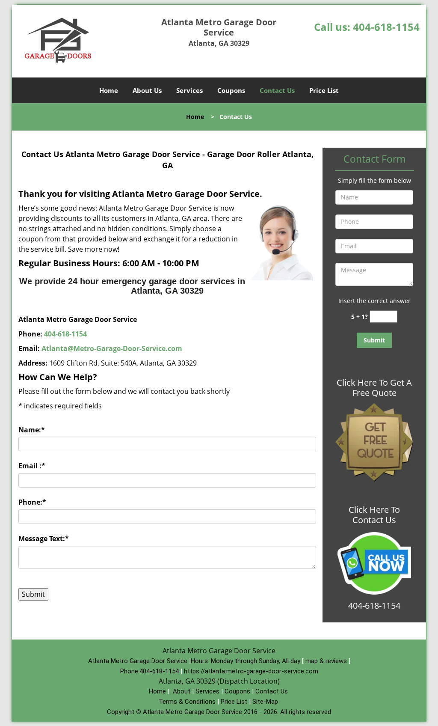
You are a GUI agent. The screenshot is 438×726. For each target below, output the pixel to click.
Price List (324, 90)
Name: (31, 429)
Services (189, 90)
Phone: (32, 502)
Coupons (231, 90)
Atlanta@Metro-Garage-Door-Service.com (111, 348)
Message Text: (43, 538)
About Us (147, 90)
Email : (31, 465)
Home (108, 90)
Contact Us (277, 90)
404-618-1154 (386, 27)
